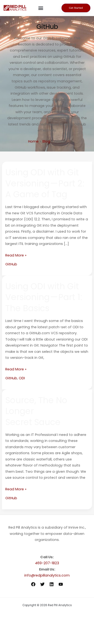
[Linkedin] (51, 584)
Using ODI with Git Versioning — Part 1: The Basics (43, 297)
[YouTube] (61, 584)
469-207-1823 (47, 563)
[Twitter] (42, 584)
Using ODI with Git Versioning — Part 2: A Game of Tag (44, 183)
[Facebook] (33, 584)
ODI (22, 378)
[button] (41, 8)
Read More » (16, 255)
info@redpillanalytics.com (47, 575)
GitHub (11, 264)
